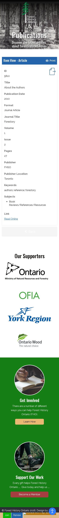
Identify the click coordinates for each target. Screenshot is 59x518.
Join (7, 515)
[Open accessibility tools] (52, 511)
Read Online (11, 218)
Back (31, 231)
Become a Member (29, 494)
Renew (17, 515)
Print (52, 60)
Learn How (29, 421)
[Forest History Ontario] (29, 12)
